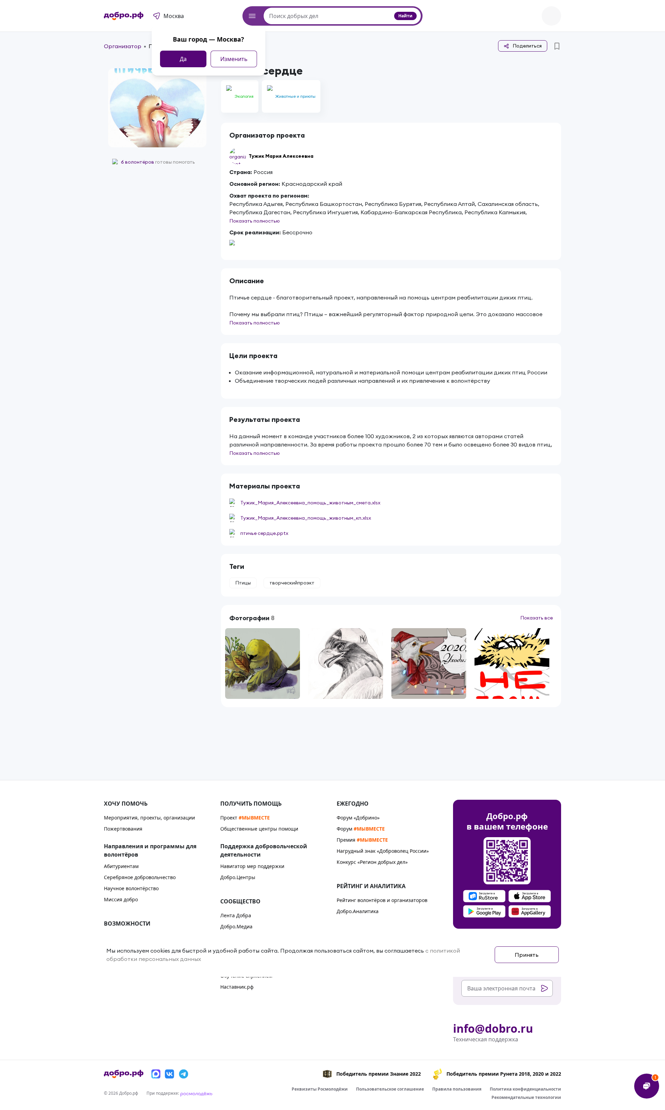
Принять (527, 954)
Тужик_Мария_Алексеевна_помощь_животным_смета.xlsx (310, 503)
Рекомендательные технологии (526, 1097)
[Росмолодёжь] (196, 1093)
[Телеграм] (183, 1073)
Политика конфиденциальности (525, 1089)
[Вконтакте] (169, 1073)
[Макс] (155, 1073)
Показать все (536, 618)
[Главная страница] (123, 16)
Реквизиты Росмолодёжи (320, 1089)
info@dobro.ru (493, 1028)
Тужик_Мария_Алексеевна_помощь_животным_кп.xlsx (305, 518)
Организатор (122, 46)
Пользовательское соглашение (390, 1089)
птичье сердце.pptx (264, 533)
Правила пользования (456, 1089)
